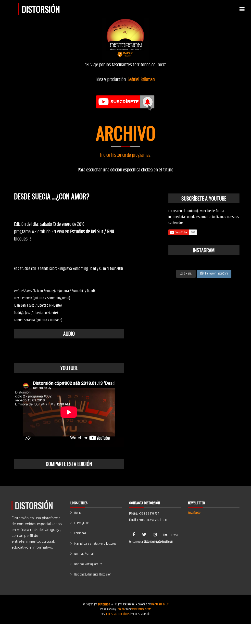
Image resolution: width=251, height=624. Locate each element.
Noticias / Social (84, 554)
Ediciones (80, 533)
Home (78, 513)
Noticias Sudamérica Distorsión (92, 574)
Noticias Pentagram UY (88, 564)
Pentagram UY (159, 604)
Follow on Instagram (216, 273)
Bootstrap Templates (117, 614)
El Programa (81, 523)
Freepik (120, 609)
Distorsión (41, 9)
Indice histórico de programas (125, 155)
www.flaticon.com (141, 609)
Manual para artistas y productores (95, 543)
